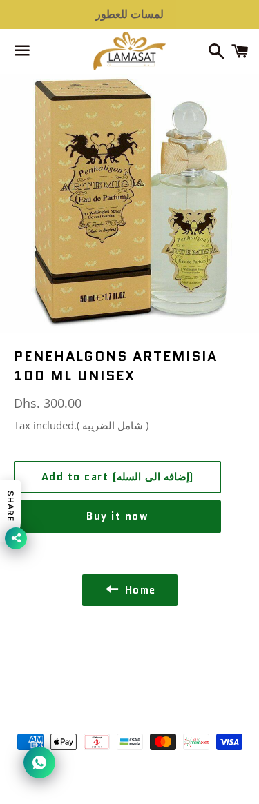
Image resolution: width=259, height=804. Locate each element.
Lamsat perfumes (149, 703)
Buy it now (117, 516)
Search (129, 657)
